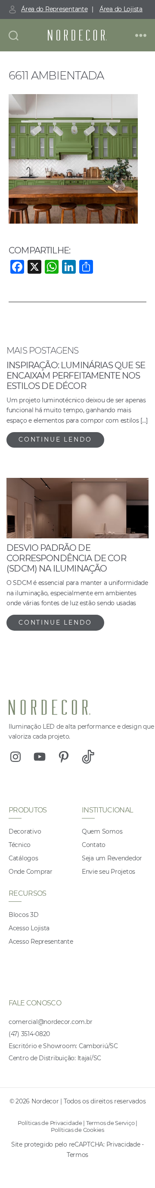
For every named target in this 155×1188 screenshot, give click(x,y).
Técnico (20, 845)
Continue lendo (55, 439)
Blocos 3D (24, 915)
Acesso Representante (41, 941)
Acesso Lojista (29, 928)
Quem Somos (102, 831)
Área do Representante (54, 9)
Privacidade (123, 1144)
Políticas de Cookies (77, 1129)
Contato (93, 845)
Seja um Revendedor (112, 858)
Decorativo (25, 831)
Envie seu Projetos (108, 871)
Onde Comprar (31, 871)
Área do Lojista (121, 9)
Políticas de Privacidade (50, 1122)
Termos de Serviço (110, 1122)
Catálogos (23, 858)
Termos (77, 1155)
